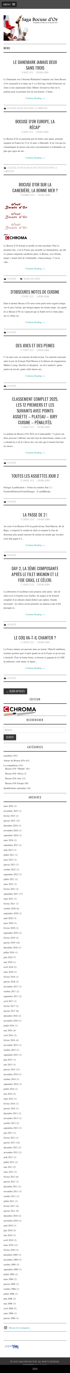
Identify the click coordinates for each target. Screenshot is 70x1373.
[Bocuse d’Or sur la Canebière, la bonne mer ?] (35, 220)
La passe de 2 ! (35, 514)
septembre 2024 (11, 835)
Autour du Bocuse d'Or (27, 167)
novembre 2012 (11, 1152)
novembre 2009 (11, 1259)
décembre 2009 (11, 1254)
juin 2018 (8, 957)
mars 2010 (8, 1245)
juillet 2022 (9, 879)
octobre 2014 (10, 1079)
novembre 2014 (11, 1074)
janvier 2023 (9, 864)
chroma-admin (42, 72)
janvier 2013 (9, 1142)
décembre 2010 (11, 1215)
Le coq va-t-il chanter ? (35, 637)
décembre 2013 (11, 1113)
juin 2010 (8, 1230)
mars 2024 (8, 840)
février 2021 (9, 903)
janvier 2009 (9, 1284)
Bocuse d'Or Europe (25, 108)
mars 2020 (8, 923)
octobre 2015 (10, 1049)
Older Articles (15, 691)
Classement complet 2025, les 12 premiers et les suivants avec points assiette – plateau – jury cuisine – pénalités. (35, 410)
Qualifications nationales (15, 788)
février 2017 (9, 1006)
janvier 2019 (9, 942)
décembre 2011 (11, 1186)
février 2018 (9, 976)
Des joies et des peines (35, 345)
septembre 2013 (11, 1127)
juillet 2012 (9, 1162)
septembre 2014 (11, 1084)
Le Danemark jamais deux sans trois (35, 65)
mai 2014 (8, 1093)
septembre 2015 (11, 1054)
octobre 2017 (10, 991)
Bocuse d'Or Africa (14, 773)
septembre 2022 (11, 874)
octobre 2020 (10, 908)
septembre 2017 (11, 996)
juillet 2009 (9, 1274)
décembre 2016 (11, 1015)
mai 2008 (8, 1303)
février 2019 (9, 937)
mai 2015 (8, 1064)
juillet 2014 (9, 1088)
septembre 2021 (11, 893)
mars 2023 (8, 859)
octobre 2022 (10, 869)
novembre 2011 (11, 1191)
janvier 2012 (9, 1181)
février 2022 (9, 888)
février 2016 (9, 1040)
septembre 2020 (11, 913)
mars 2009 (8, 1279)
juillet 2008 (9, 1293)
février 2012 (9, 1176)
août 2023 (8, 849)
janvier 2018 (9, 981)
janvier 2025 (9, 820)
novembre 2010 (11, 1220)
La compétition (41, 108)
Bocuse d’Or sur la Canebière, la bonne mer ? (35, 187)
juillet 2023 (9, 854)
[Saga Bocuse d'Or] (35, 27)
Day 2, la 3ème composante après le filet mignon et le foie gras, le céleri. (35, 574)
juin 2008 (8, 1298)
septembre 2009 (11, 1269)
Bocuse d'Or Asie (13, 778)
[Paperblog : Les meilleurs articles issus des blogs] (12, 1346)
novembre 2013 (11, 1118)
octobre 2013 (10, 1123)
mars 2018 (8, 971)
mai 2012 (8, 1166)
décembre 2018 (11, 947)
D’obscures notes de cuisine (35, 292)
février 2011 (9, 1205)
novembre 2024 (11, 830)
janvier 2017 (9, 1010)
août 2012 (8, 1157)
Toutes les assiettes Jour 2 (35, 476)
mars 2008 (8, 1313)
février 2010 (9, 1249)
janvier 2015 (9, 1069)
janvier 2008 (9, 1318)
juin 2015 (8, 1059)
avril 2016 (8, 1035)
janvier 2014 (9, 1108)
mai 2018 (8, 962)
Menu (7, 48)
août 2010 (8, 1225)
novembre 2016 (11, 1020)
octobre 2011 (10, 1196)
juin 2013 (8, 1132)
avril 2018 (8, 966)
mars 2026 (8, 806)
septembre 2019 (11, 932)
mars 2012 (8, 1171)
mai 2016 (8, 1030)
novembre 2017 (11, 986)
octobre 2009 (10, 1264)
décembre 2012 (11, 1147)
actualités (11, 108)
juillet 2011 (9, 1201)
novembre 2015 (11, 1045)
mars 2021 (8, 898)
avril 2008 (8, 1308)
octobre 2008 (10, 1288)
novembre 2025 (11, 810)
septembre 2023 (11, 845)
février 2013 (9, 1137)
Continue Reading (35, 98)
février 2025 (9, 815)
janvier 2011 (9, 1210)
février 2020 (9, 927)
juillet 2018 (9, 952)
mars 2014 (8, 1098)
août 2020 (8, 918)
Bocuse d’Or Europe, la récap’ (35, 124)
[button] (9, 4)
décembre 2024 (11, 825)
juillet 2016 (9, 1025)
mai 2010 (8, 1235)
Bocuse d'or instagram (19, 1327)
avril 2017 (8, 1001)
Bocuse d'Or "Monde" (15, 768)
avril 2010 (8, 1240)
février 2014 (9, 1103)
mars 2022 (8, 884)
